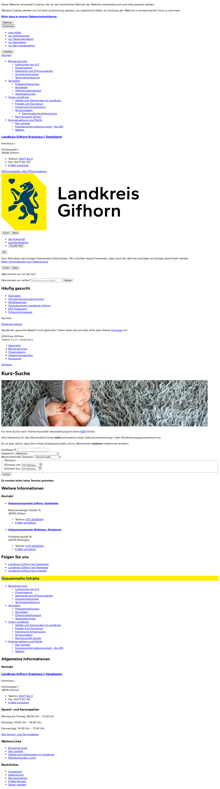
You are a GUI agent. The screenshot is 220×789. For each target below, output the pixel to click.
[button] (104, 403)
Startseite (14, 345)
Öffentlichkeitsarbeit (28, 90)
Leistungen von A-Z (27, 64)
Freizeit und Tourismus (29, 103)
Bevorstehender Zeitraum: (17, 456)
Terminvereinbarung (27, 77)
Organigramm (23, 67)
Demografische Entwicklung (39, 113)
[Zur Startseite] (70, 229)
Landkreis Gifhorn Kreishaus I (31, 137)
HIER (82, 431)
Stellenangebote (11, 324)
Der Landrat (22, 123)
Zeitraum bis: (12, 468)
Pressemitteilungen (27, 84)
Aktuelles (14, 80)
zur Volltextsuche (18, 35)
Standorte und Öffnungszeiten (34, 71)
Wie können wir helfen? (16, 280)
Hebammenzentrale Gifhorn (33, 503)
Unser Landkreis (18, 97)
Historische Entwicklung (30, 107)
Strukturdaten (23, 110)
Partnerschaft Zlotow (28, 116)
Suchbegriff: (9, 449)
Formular (116, 330)
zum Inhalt (14, 32)
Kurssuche (14, 358)
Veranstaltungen (25, 94)
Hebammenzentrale (20, 355)
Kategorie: (7, 453)
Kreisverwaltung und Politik (25, 120)
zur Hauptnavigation (21, 39)
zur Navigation (17, 42)
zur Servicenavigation (21, 45)
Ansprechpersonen (27, 74)
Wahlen (19, 129)
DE (4, 252)
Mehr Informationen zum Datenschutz (24, 261)
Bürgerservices (17, 61)
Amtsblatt (21, 87)
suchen (6, 474)
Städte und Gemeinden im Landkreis (38, 100)
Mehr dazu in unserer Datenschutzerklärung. (29, 16)
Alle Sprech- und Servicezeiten (20, 734)
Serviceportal (16, 239)
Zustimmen (8, 26)
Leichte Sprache (18, 242)
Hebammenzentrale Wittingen (34, 529)
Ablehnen (7, 22)
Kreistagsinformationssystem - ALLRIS (39, 126)
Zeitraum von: (12, 464)
